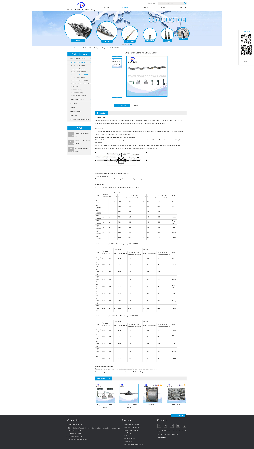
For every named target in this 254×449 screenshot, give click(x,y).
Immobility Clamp (76, 90)
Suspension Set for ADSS (79, 69)
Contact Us (153, 3)
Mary (245, 58)
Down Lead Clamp (77, 92)
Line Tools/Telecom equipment (79, 119)
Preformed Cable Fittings (91, 48)
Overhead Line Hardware (78, 58)
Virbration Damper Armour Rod (81, 84)
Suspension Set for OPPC (79, 81)
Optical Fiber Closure (78, 87)
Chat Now (246, 31)
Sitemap (167, 434)
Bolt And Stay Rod (75, 111)
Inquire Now (122, 105)
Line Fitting (73, 103)
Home (106, 7)
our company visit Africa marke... (82, 150)
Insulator (72, 107)
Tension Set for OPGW (78, 72)
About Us (144, 7)
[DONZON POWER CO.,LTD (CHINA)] (81, 10)
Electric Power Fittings (77, 99)
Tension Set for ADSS (78, 66)
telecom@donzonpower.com (78, 439)
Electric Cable (74, 115)
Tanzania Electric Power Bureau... (82, 142)
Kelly (245, 61)
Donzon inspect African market (82, 134)
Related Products (103, 378)
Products (125, 7)
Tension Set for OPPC (78, 78)
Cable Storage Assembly (79, 95)
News (163, 7)
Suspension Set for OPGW (110, 48)
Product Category (79, 54)
